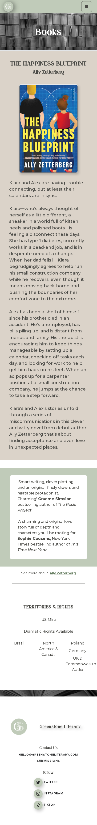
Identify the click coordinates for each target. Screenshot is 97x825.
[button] (86, 6)
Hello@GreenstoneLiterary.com (48, 754)
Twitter (51, 782)
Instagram (53, 793)
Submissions (48, 760)
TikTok (49, 804)
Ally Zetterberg (63, 573)
